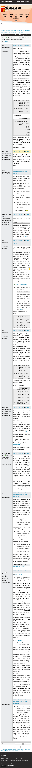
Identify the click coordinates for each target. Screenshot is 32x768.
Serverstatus (25, 760)
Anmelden (21, 3)
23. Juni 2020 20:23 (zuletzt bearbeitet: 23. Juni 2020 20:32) (20, 242)
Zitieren (27, 45)
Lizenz (2, 760)
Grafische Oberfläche (10, 30)
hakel (3, 170)
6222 (7, 224)
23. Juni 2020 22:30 (18, 453)
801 (7, 157)
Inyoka (8, 754)
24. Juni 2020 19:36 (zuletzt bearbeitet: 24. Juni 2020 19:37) (20, 494)
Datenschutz (12, 760)
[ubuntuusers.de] (11, 9)
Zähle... (8, 51)
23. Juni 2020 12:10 (18, 151)
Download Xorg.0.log (19, 566)
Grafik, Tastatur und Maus (23, 30)
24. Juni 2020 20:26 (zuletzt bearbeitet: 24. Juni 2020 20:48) (20, 701)
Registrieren (28, 3)
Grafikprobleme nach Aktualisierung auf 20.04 (12, 32)
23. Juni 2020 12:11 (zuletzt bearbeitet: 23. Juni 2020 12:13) (20, 171)
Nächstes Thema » (26, 747)
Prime (28, 432)
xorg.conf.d (16, 445)
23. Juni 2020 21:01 (18, 330)
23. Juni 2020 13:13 (18, 214)
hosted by (3, 1)
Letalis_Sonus (6, 453)
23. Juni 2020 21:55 (18, 407)
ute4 (3, 45)
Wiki (16, 15)
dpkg (25, 236)
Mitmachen (16, 18)
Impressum (18, 760)
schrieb (25, 284)
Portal (5, 15)
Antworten (5, 41)
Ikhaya (21, 15)
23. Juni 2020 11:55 (18, 45)
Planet (27, 15)
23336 (7, 176)
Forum (11, 15)
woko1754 (5, 151)
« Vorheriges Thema (14, 747)
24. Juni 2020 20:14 (18, 571)
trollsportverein (6, 215)
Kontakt (6, 760)
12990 (7, 461)
